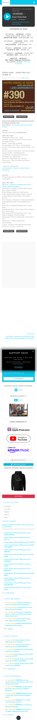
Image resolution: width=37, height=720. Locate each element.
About (6, 517)
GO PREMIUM (18, 378)
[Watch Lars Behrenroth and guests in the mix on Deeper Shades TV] (16, 400)
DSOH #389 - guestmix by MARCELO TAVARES (20, 338)
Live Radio (7, 506)
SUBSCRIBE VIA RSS (19, 460)
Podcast (6, 514)
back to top (31, 334)
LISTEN (20, 390)
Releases (10, 628)
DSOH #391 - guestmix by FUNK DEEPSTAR (20, 336)
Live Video (7, 509)
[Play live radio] (7, 16)
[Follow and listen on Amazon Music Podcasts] (18, 449)
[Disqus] (18, 264)
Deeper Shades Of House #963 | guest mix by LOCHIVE (18, 526)
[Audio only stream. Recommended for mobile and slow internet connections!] (15, 390)
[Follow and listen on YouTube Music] (18, 438)
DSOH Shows (25, 78)
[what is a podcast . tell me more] (26, 422)
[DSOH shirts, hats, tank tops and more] (18, 481)
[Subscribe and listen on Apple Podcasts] (18, 429)
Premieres (11, 714)
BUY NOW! (18, 496)
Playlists (6, 512)
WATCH (20, 400)
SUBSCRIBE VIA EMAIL (19, 464)
